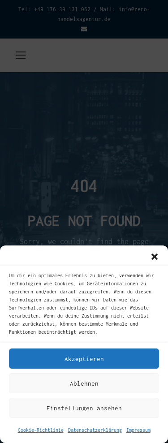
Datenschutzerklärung (95, 430)
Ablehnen (84, 383)
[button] (154, 256)
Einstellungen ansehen (84, 408)
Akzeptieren (84, 358)
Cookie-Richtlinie (41, 430)
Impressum (138, 430)
